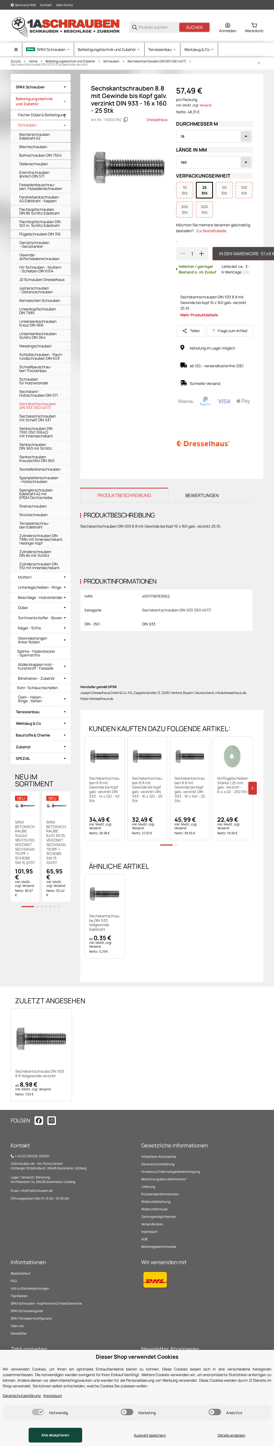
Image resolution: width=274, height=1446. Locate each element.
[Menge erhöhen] (201, 253)
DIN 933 (148, 623)
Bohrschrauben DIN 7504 (40, 155)
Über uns (17, 1326)
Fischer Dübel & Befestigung (42, 115)
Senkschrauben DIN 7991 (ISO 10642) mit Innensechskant (36, 432)
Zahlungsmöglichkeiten (158, 1216)
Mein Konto (64, 5)
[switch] (38, 1412)
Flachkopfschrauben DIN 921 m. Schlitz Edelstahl (40, 223)
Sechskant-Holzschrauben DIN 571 (38, 393)
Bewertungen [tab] (202, 495)
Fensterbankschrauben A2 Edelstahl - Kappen (39, 198)
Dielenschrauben (33, 163)
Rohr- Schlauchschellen (37, 687)
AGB (144, 1239)
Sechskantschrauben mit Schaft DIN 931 (37, 418)
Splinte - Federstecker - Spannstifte (36, 653)
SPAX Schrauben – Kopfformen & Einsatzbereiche (46, 1303)
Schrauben (111, 61)
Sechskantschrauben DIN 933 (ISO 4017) (156, 61)
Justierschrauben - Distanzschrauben (36, 290)
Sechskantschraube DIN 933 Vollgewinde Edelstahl (104, 923)
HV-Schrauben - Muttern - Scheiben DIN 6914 (40, 269)
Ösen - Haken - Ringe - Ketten (30, 699)
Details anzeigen (231, 1435)
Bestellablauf (20, 1273)
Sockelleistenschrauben (39, 469)
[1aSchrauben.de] (66, 26)
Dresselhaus (157, 119)
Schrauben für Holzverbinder (33, 381)
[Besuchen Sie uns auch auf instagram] (51, 1120)
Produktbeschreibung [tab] (124, 495)
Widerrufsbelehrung (155, 1201)
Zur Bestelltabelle (211, 230)
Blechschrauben (33, 146)
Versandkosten (152, 1224)
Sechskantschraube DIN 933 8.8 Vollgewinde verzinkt (49, 64)
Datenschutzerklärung (157, 1164)
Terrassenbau (28, 711)
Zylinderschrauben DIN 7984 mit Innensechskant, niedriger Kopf (41, 539)
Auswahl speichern (150, 1435)
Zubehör (23, 746)
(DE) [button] (246, 272)
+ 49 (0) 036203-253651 (32, 1156)
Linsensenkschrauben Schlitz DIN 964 (37, 335)
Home (33, 61)
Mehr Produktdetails (199, 314)
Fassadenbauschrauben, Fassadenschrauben (40, 186)
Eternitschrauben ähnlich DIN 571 (34, 174)
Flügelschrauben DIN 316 (40, 233)
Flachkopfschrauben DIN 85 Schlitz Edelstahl (39, 211)
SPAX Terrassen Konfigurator (31, 1318)
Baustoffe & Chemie (33, 735)
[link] (41, 87)
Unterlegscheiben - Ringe (39, 587)
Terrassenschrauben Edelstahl (34, 525)
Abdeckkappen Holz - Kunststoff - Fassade (36, 666)
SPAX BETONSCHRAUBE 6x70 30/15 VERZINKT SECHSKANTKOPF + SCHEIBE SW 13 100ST (56, 842)
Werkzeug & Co (28, 723)
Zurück (16, 61)
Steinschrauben (33, 506)
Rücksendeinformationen (160, 1194)
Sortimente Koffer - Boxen (40, 618)
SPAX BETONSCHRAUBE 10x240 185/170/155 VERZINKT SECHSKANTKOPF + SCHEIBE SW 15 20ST (25, 842)
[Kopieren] (126, 120)
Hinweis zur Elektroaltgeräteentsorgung (170, 1171)
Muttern (25, 577)
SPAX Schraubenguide (27, 1311)
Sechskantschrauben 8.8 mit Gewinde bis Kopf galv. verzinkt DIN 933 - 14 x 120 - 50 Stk (104, 789)
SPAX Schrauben (30, 86)
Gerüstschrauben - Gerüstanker (34, 244)
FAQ (14, 1281)
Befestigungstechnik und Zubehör (70, 61)
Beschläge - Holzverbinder (40, 597)
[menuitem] (48, 49)
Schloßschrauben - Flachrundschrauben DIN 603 (41, 356)
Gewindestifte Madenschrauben (39, 256)
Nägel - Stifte (29, 628)
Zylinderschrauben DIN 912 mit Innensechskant (39, 565)
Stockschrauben (33, 514)
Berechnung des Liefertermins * (164, 1179)
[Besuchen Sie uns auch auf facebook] (39, 1120)
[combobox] (214, 136)
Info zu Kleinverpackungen (30, 1288)
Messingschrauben (35, 345)
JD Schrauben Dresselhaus (41, 279)
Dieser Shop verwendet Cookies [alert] (137, 1356)
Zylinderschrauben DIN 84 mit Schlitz (35, 553)
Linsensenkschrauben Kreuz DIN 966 (37, 323)
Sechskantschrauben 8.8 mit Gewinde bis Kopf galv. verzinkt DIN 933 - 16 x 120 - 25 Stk (147, 789)
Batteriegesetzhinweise (158, 1246)
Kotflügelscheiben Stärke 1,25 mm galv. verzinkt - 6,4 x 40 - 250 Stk (232, 785)
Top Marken (19, 1296)
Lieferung (148, 1186)
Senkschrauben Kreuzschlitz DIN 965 (37, 458)
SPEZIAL (23, 758)
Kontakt (46, 5)
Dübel (23, 608)
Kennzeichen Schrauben (39, 300)
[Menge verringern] (182, 253)
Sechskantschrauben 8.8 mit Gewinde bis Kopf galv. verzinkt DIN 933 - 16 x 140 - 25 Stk (189, 789)
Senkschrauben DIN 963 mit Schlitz (35, 446)
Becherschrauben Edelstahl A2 (34, 136)
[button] (104, 756)
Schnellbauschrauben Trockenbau (35, 368)
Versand (205, 105)
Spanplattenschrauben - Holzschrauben (38, 479)
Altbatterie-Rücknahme (158, 1156)
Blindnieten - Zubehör (36, 678)
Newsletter (19, 1333)
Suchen (194, 27)
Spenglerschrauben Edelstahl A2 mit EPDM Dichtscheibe (36, 493)
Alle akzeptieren (55, 1435)
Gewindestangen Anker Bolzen (32, 640)
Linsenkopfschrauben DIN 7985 (37, 310)
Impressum (149, 1231)
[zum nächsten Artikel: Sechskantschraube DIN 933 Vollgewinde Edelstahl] (258, 62)
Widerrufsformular (154, 1209)
